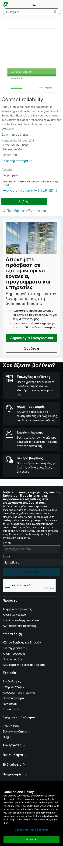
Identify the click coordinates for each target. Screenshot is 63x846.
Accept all (31, 839)
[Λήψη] (31, 60)
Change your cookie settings (31, 829)
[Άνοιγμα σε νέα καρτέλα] (28, 190)
